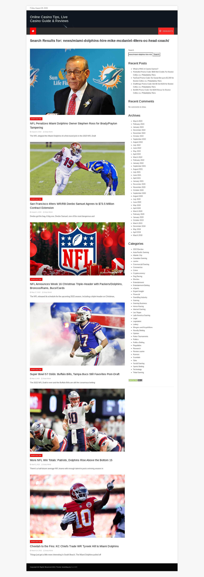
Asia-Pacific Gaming (141, 252)
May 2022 (137, 151)
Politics (136, 339)
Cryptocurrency (139, 273)
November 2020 (139, 187)
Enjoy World (49, 132)
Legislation (137, 321)
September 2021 (139, 166)
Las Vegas (137, 312)
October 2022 (138, 136)
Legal (135, 318)
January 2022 (138, 163)
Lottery (135, 324)
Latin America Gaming (141, 315)
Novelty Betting (139, 330)
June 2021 (137, 175)
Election (136, 279)
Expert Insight (138, 291)
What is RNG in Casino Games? (145, 69)
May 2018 (137, 229)
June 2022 (137, 148)
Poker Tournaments (140, 336)
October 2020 (138, 190)
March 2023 (137, 121)
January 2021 (138, 181)
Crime (135, 270)
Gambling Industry (140, 297)
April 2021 (137, 178)
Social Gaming (138, 363)
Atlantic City (137, 255)
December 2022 (139, 130)
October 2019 (138, 220)
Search (131, 50)
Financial (136, 294)
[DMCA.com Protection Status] (135, 380)
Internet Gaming (139, 309)
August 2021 (138, 169)
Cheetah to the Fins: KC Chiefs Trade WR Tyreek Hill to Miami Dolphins (74, 546)
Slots (135, 360)
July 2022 (136, 145)
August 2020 (138, 196)
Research (137, 348)
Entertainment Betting (141, 285)
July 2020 (136, 199)
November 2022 (139, 133)
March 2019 (137, 223)
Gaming (136, 300)
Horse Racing (138, 306)
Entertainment (138, 282)
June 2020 (137, 202)
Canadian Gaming (140, 258)
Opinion (136, 333)
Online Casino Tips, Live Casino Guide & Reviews (49, 19)
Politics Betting (138, 342)
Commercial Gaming (141, 264)
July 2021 (136, 172)
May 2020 (137, 205)
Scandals (136, 357)
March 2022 (137, 157)
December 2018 (139, 226)
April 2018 (137, 232)
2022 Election (138, 249)
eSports (136, 288)
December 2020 (139, 184)
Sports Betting (36, 118)
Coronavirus (137, 267)
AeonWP (74, 567)
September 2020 (139, 193)
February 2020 (138, 214)
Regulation (137, 345)
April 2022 (137, 154)
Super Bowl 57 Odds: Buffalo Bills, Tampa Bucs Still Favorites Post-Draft (74, 374)
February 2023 (138, 124)
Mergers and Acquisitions (143, 327)
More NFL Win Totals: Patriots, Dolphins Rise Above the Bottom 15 (71, 460)
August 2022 (138, 142)
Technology (137, 369)
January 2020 (138, 217)
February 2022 (138, 160)
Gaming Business (140, 303)
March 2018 (137, 235)
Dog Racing (137, 276)
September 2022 (139, 139)
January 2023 (138, 127)
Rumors (136, 354)
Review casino (138, 351)
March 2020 (137, 211)
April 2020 (137, 208)
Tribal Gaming (138, 372)
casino (135, 261)
